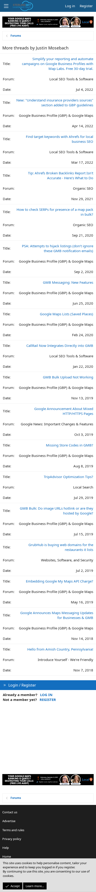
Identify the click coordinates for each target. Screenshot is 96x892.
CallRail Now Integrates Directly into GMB (59, 345)
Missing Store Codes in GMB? (69, 445)
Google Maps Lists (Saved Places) (66, 314)
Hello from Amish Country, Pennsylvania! (60, 649)
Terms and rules (13, 830)
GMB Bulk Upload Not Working (68, 377)
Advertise (8, 821)
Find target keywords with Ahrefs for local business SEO (59, 139)
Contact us (9, 812)
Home (6, 856)
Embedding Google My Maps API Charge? (59, 581)
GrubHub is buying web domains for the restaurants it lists (60, 547)
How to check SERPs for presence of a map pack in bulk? (55, 212)
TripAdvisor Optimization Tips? (68, 476)
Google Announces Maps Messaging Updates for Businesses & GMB (56, 615)
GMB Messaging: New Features (68, 282)
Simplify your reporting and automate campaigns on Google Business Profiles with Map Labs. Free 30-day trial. (57, 63)
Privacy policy (11, 839)
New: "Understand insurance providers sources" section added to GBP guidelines (54, 102)
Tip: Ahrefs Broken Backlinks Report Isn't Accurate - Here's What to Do (60, 175)
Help (5, 848)
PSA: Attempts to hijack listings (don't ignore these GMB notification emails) (57, 248)
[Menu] (6, 6)
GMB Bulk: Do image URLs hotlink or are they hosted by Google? (56, 510)
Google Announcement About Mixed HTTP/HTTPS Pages (63, 411)
